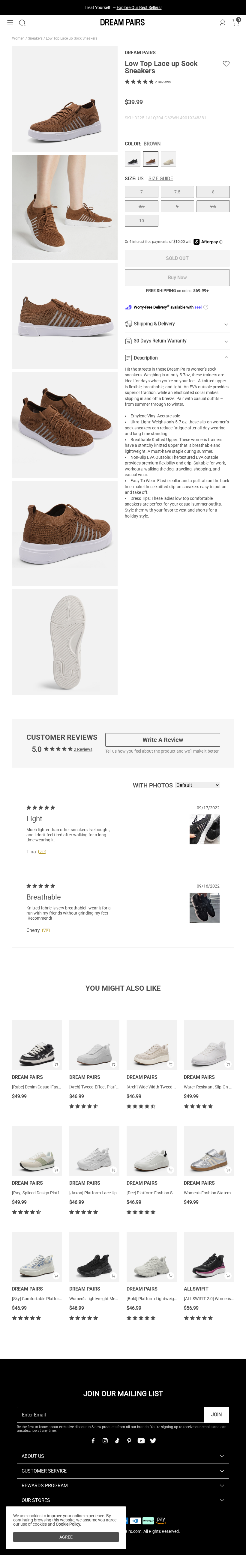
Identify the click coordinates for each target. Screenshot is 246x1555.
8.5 (142, 206)
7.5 (177, 192)
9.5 (213, 206)
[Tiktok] (117, 1440)
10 (141, 220)
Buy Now (177, 277)
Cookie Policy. (68, 1524)
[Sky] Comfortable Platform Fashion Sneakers (54, 1298)
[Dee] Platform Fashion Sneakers (157, 1192)
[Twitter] (153, 1440)
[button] (10, 22)
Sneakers (36, 38)
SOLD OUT (177, 258)
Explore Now (150, 7)
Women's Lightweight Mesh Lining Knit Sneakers (113, 1298)
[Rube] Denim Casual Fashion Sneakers (48, 1087)
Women (19, 38)
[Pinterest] (129, 1440)
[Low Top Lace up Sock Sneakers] (132, 159)
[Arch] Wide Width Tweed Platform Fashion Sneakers (175, 1087)
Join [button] (216, 1414)
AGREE (66, 1537)
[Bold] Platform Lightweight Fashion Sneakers (169, 1298)
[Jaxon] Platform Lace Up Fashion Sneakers (110, 1192)
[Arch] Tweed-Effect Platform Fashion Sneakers (113, 1087)
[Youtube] (141, 1440)
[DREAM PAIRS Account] (222, 23)
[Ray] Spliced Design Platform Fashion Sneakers (56, 1192)
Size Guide (160, 178)
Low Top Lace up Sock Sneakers (72, 38)
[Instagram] (105, 1440)
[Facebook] (93, 1440)
